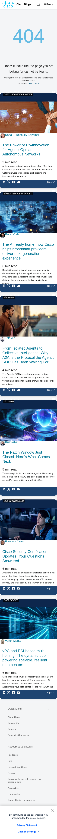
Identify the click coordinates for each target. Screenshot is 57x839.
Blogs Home (33, 83)
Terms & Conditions (17, 767)
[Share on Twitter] (9, 184)
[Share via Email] (19, 184)
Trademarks (14, 794)
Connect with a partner (19, 735)
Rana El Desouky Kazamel (22, 135)
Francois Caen (14, 541)
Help (10, 761)
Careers (12, 729)
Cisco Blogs (23, 4)
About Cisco (14, 717)
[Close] (52, 810)
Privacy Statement (27, 825)
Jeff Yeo (10, 338)
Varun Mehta (13, 640)
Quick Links (15, 708)
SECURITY (9, 298)
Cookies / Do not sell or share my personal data (24, 780)
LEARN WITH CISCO (14, 501)
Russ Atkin (12, 442)
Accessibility (14, 788)
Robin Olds (12, 234)
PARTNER (9, 402)
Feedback (13, 755)
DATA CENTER (11, 600)
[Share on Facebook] (14, 184)
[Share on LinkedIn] (4, 184)
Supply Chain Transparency (21, 800)
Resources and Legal (20, 746)
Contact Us (13, 723)
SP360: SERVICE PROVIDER (18, 94)
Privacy (11, 773)
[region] (28, 822)
